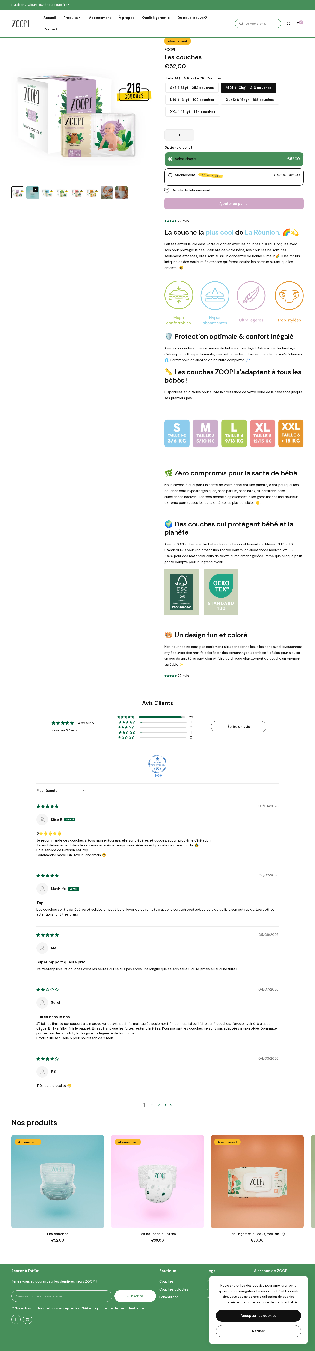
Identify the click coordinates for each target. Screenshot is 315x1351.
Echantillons (168, 1297)
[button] (171, 221)
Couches (166, 1281)
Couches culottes (173, 1289)
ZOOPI (169, 49)
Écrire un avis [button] (238, 726)
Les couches (57, 1234)
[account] (288, 23)
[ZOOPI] (20, 24)
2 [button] (152, 1105)
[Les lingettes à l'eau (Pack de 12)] (257, 1181)
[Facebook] (16, 1319)
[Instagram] (27, 1319)
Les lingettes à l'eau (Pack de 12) (257, 1234)
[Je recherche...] (241, 23)
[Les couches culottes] (157, 1181)
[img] (47, 806)
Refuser (258, 1331)
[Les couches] (57, 1181)
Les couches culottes (157, 1234)
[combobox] (258, 23)
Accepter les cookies (258, 1315)
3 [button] (159, 1105)
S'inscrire (135, 1296)
